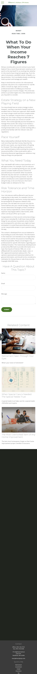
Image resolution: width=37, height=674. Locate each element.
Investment (18, 667)
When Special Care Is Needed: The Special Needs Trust (17, 395)
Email (3, 283)
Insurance (18, 671)
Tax (18, 673)
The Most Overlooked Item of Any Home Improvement (18, 435)
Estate (18, 669)
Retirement (18, 665)
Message (4, 294)
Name (3, 273)
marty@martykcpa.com (18, 658)
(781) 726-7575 (20, 647)
